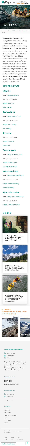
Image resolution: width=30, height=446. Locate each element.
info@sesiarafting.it (14, 116)
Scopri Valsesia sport (9, 162)
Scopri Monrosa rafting (10, 183)
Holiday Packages (10, 415)
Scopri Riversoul (8, 141)
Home (3, 30)
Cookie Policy (12, 438)
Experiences (9, 30)
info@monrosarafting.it (15, 175)
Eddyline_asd (7, 107)
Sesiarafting (6, 128)
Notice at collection (8, 444)
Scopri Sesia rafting (9, 124)
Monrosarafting (8, 187)
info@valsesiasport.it (14, 154)
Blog (5, 418)
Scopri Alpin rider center (11, 205)
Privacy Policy (5, 438)
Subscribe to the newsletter (11, 384)
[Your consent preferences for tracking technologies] (27, 443)
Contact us (10, 396)
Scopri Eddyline (8, 103)
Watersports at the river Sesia (20, 30)
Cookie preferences (20, 438)
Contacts (7, 420)
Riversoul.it (6, 145)
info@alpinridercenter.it (15, 196)
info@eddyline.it (13, 95)
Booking (7, 410)
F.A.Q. (6, 423)
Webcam (7, 413)
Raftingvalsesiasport (9, 166)
